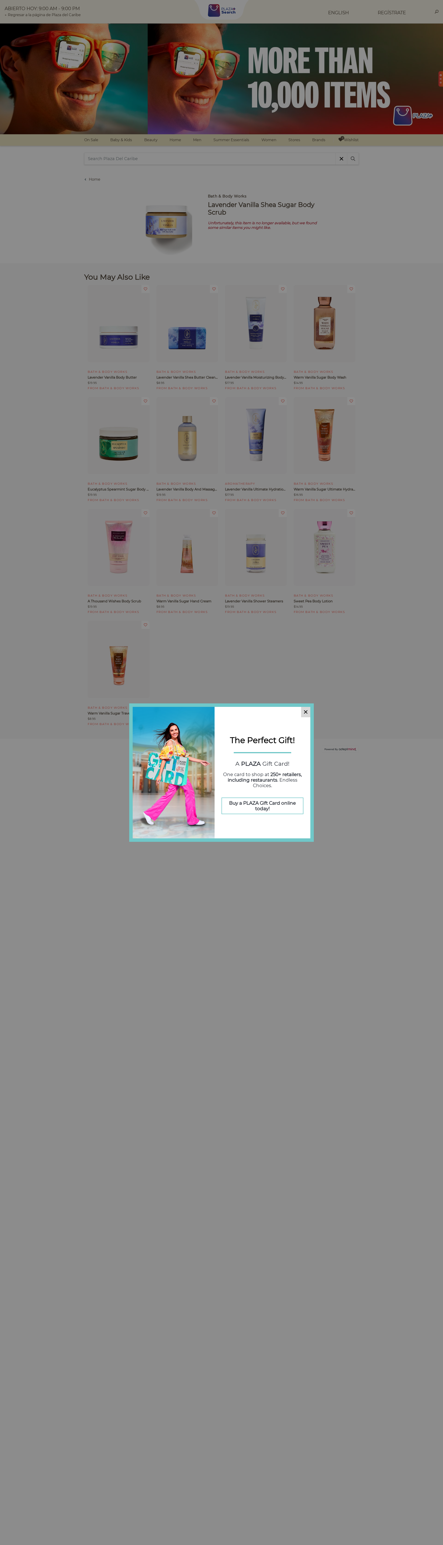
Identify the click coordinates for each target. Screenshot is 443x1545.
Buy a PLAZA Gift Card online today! (262, 805)
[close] (305, 712)
